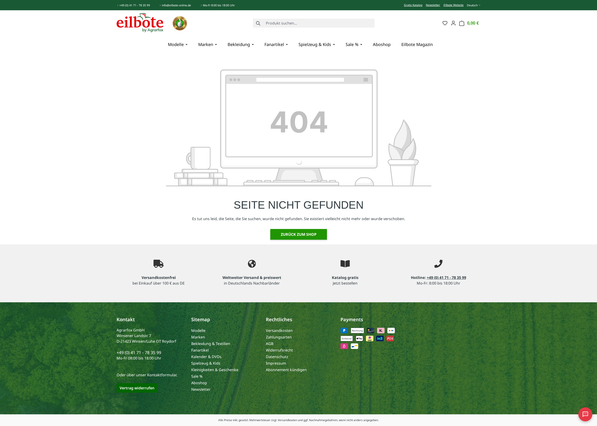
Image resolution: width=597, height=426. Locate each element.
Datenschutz (277, 356)
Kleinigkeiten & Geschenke (214, 369)
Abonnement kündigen (286, 369)
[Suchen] (258, 23)
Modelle (198, 330)
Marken (198, 337)
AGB (269, 343)
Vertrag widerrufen (137, 388)
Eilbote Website (454, 5)
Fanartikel (200, 350)
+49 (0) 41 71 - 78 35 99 (134, 5)
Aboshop (199, 382)
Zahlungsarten (279, 337)
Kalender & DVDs (206, 356)
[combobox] (319, 23)
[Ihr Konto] (453, 23)
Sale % (196, 376)
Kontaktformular (161, 374)
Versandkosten (279, 330)
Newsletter (433, 5)
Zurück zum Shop (298, 234)
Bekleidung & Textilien (210, 343)
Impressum (276, 363)
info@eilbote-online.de (176, 5)
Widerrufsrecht (279, 350)
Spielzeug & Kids (205, 363)
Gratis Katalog (413, 5)
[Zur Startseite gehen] (140, 22)
